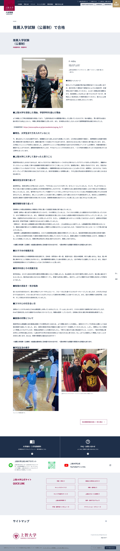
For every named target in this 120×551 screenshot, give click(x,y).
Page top (103, 537)
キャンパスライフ (60, 487)
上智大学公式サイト (83, 1)
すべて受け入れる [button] (110, 548)
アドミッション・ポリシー (91, 507)
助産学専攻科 (108, 4)
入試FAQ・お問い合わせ (105, 1)
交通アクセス (94, 1)
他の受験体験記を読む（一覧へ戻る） (92, 422)
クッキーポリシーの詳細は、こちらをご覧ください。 (56, 548)
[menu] (116, 279)
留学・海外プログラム (92, 500)
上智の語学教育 (60, 500)
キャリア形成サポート (60, 494)
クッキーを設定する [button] (97, 548)
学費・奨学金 (92, 487)
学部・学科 (60, 481)
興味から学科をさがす (92, 481)
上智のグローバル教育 (92, 494)
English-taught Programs (87, 4)
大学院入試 (99, 4)
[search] (116, 274)
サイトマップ (21, 521)
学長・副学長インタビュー (59, 507)
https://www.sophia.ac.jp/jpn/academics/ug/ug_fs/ (42, 127)
